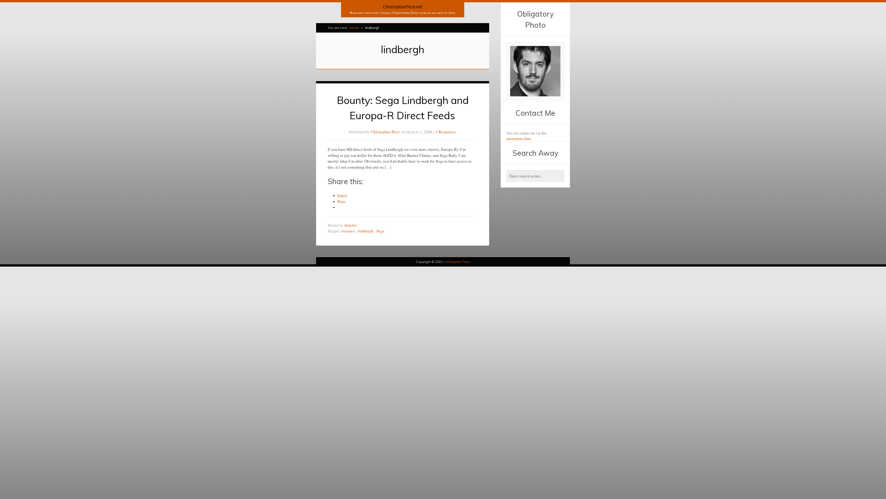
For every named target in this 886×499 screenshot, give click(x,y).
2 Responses (446, 131)
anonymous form (518, 138)
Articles (350, 225)
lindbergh (366, 231)
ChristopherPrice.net (402, 6)
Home (354, 28)
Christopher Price (385, 131)
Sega (380, 231)
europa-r (348, 231)
